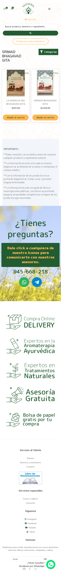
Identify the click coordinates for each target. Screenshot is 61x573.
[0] (5, 9)
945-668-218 (30, 271)
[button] (49, 8)
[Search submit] (30, 33)
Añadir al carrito (16, 117)
